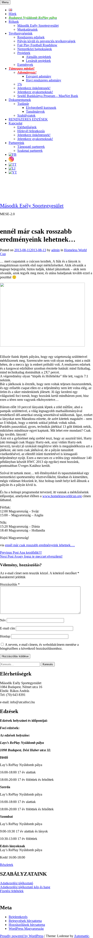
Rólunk (14, 21)
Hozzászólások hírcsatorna (27, 924)
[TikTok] (12, 164)
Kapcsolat (15, 123)
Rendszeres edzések (31, 37)
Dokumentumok (20, 100)
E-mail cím (7, 628)
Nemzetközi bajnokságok (34, 49)
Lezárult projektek (38, 61)
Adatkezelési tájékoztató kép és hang (25, 887)
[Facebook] (12, 154)
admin (55, 250)
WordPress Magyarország (26, 928)
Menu (5, 2)
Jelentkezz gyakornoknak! (35, 92)
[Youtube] (13, 172)
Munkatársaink (27, 29)
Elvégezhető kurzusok (41, 107)
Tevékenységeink (20, 33)
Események (25, 64)
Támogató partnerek (31, 147)
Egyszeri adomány (38, 76)
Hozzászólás (10, 584)
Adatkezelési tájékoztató (16, 883)
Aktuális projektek (38, 57)
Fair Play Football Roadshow (37, 45)
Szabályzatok (26, 115)
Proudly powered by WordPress (21, 936)
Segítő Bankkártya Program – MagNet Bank (47, 96)
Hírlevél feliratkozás (31, 131)
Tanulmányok (35, 111)
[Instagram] (11, 160)
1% (19, 84)
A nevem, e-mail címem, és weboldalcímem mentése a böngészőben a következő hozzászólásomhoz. (39, 646)
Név (3, 620)
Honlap (5, 636)
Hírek (12, 14)
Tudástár (23, 104)
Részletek (6, 865)
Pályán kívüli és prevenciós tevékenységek (46, 41)
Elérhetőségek (27, 127)
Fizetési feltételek (12, 891)
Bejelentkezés (18, 917)
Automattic (81, 936)
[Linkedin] (12, 168)
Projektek (23, 53)
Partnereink (16, 143)
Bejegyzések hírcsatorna (25, 921)
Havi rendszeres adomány (43, 80)
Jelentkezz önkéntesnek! (33, 88)
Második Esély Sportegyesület (38, 25)
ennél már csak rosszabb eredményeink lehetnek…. (40, 545)
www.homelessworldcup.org (62, 496)
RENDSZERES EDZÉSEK (28, 119)
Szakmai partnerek (30, 150)
